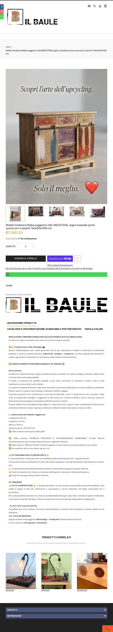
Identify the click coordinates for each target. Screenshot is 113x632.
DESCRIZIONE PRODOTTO (21, 323)
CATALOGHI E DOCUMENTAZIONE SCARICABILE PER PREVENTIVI (44, 329)
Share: (9, 285)
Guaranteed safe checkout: (19, 294)
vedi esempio (25, 401)
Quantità (10, 246)
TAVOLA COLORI (93, 329)
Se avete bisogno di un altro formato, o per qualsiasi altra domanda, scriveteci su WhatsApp (49, 268)
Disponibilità (11, 238)
